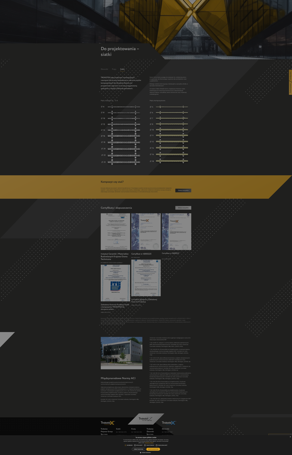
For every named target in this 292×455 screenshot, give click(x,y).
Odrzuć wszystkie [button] (138, 449)
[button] (146, 452)
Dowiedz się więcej (149, 442)
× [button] (290, 436)
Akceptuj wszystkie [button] (153, 449)
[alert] (146, 227)
